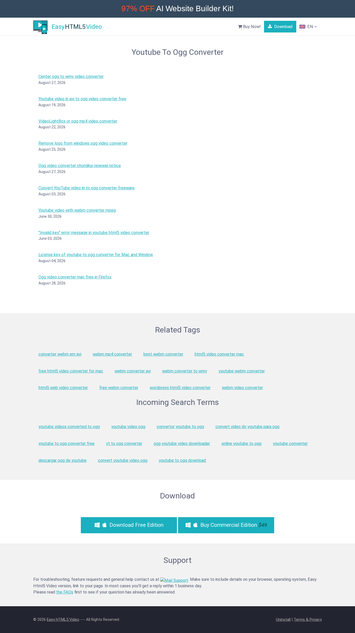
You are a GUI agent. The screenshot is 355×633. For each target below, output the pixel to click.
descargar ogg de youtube (62, 460)
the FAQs (64, 592)
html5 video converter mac (219, 354)
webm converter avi (133, 371)
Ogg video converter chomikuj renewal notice (79, 165)
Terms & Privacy (308, 619)
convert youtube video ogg (122, 460)
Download (282, 26)
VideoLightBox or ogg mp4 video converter (77, 121)
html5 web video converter (63, 387)
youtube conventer (290, 443)
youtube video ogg (128, 426)
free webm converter (118, 387)
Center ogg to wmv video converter (71, 76)
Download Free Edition (135, 525)
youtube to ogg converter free (66, 443)
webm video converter (242, 387)
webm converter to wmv (184, 371)
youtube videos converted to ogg (69, 426)
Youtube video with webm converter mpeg (77, 210)
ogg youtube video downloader (182, 443)
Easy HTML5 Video (63, 619)
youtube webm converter (242, 371)
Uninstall (283, 619)
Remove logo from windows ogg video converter (82, 143)
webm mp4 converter (112, 354)
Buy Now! (251, 26)
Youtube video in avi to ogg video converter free (82, 98)
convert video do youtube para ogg (247, 426)
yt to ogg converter (124, 443)
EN (310, 26)
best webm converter (163, 354)
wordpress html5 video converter (180, 387)
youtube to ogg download (182, 460)
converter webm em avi (59, 354)
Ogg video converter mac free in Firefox (74, 277)
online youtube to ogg (241, 443)
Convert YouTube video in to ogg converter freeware (86, 187)
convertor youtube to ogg (180, 426)
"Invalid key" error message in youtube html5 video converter (93, 232)
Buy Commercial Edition (233, 525)
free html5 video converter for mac (70, 371)
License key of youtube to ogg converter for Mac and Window (95, 254)
